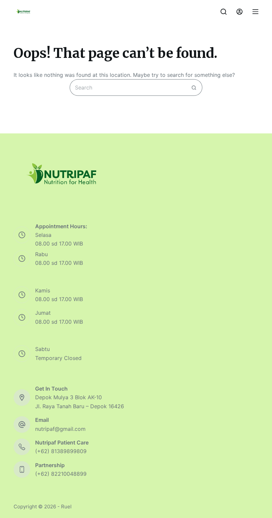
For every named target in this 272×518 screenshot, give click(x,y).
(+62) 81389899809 (61, 451)
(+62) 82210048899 (61, 473)
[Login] (239, 12)
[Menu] (255, 12)
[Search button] (194, 87)
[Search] (224, 12)
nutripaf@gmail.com (60, 429)
